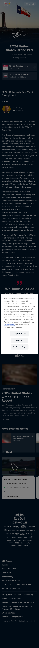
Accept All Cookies (19, 334)
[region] (19, 324)
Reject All (19, 340)
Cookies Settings (19, 347)
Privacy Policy (9, 325)
